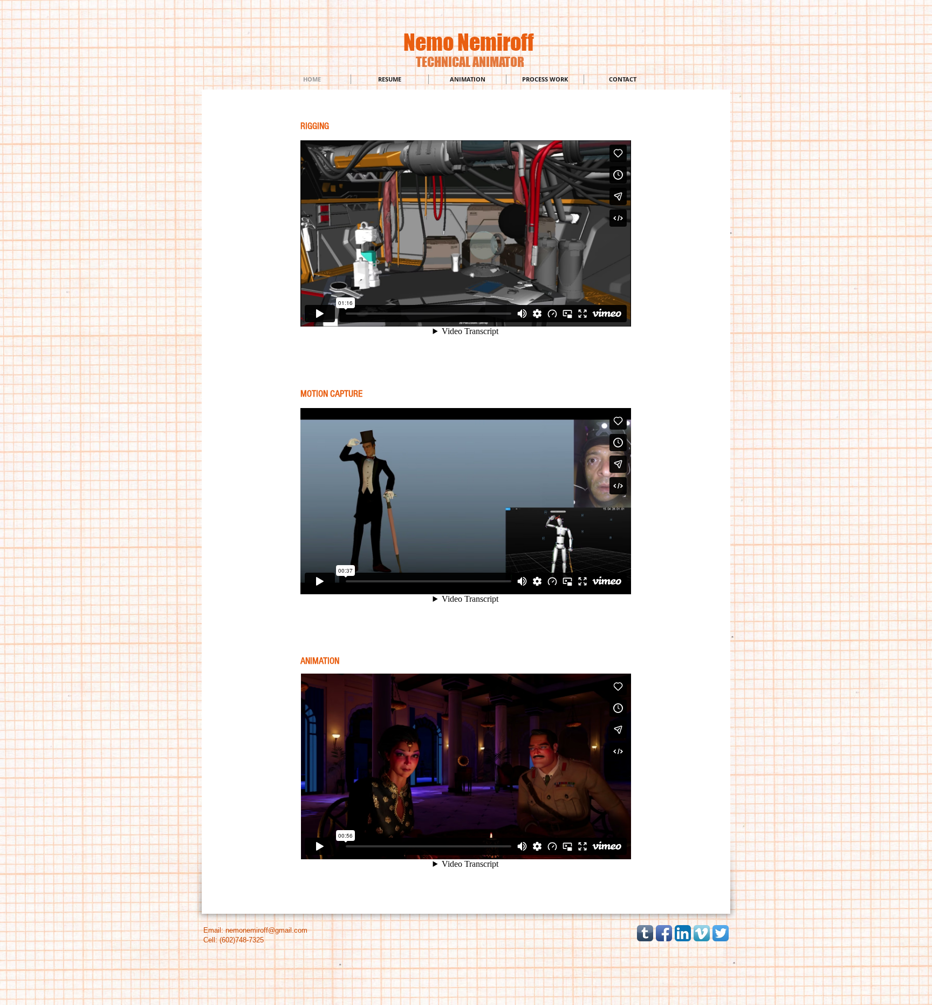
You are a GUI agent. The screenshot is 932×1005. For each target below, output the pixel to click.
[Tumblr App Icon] (645, 933)
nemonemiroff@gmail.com (266, 930)
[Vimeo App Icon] (702, 933)
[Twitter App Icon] (720, 933)
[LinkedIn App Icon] (683, 933)
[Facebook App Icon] (664, 933)
